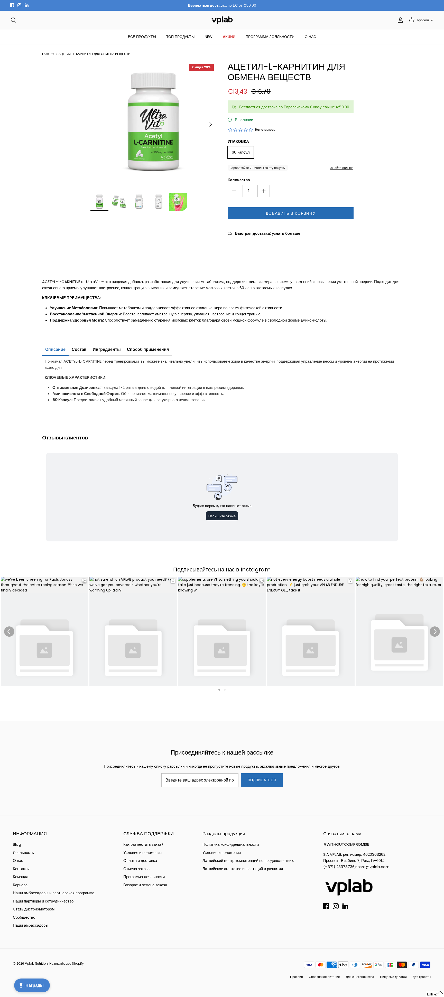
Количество (239, 180)
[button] (435, 994)
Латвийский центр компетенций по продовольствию (248, 860)
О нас (18, 860)
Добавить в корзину (291, 213)
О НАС (310, 36)
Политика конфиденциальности (230, 844)
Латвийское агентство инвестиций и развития (242, 868)
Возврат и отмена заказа (145, 885)
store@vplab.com (372, 866)
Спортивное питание (324, 977)
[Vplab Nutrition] (222, 20)
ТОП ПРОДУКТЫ (180, 36)
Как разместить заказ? (143, 844)
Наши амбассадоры (30, 925)
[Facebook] (12, 5)
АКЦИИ (229, 36)
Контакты (21, 868)
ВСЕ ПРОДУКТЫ (142, 36)
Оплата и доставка (140, 860)
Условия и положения (142, 852)
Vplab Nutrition (36, 963)
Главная (48, 54)
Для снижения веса (360, 977)
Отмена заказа (136, 868)
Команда (20, 876)
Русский (423, 20)
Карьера (20, 885)
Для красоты (422, 977)
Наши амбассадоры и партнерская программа (53, 893)
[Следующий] (210, 124)
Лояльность (23, 852)
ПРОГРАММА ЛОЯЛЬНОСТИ (270, 36)
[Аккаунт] (399, 20)
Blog (17, 844)
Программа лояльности (144, 876)
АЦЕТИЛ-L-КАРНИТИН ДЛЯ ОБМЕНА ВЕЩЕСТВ (94, 54)
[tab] (55, 350)
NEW (208, 36)
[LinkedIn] (27, 5)
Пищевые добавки (393, 977)
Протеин (296, 977)
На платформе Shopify (66, 963)
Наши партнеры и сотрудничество (43, 901)
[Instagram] (19, 5)
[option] (153, 124)
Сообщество (24, 917)
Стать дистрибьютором (33, 909)
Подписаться (262, 780)
